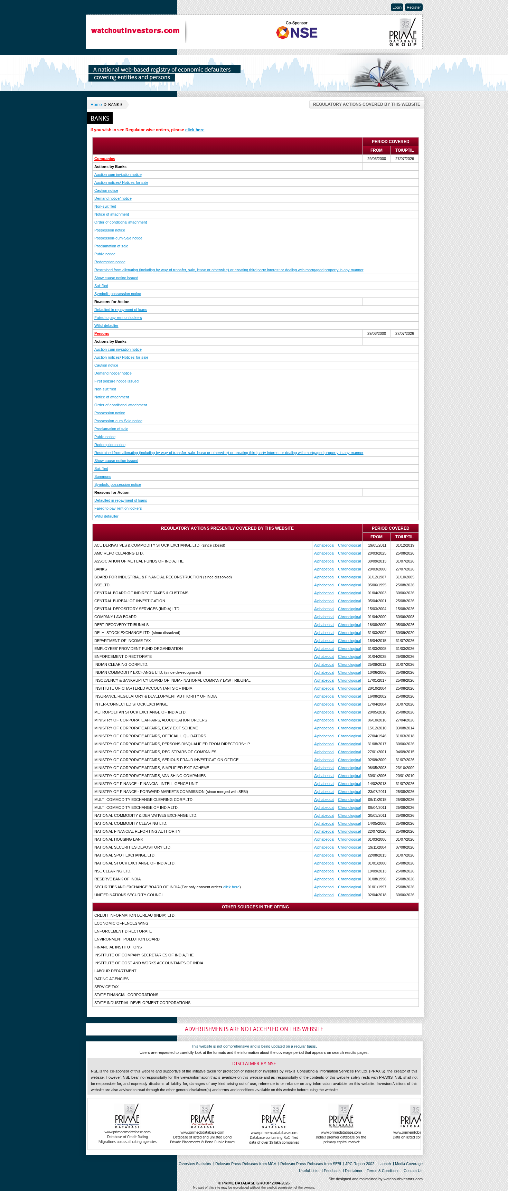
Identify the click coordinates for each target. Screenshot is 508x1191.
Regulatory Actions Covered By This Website (366, 104)
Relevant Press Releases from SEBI (310, 1164)
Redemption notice (109, 262)
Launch (384, 1164)
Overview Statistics (195, 1164)
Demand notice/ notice (113, 198)
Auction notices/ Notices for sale (121, 182)
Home (96, 104)
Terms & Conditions (383, 1171)
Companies (104, 159)
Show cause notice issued (116, 278)
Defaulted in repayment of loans (120, 310)
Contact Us (413, 1171)
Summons (102, 476)
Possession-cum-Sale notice (118, 238)
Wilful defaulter (106, 325)
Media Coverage (409, 1164)
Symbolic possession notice (117, 294)
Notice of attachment (111, 214)
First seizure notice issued (116, 381)
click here (195, 129)
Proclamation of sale (111, 246)
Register (414, 7)
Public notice (104, 254)
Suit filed (101, 286)
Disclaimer (354, 1171)
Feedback (332, 1171)
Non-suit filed (105, 206)
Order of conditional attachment (120, 222)
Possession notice (109, 230)
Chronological (349, 545)
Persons (101, 333)
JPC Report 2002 (359, 1164)
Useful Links (309, 1171)
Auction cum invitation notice (118, 174)
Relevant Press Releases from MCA (245, 1164)
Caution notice (106, 190)
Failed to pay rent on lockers (118, 317)
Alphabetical (324, 545)
